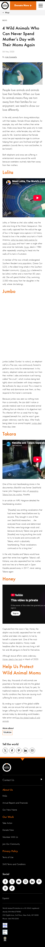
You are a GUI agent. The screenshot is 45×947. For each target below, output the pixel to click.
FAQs (4, 796)
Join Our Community (11, 844)
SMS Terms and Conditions (14, 864)
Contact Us (8, 780)
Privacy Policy (10, 851)
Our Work (8, 817)
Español (5, 898)
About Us (7, 790)
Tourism (7, 733)
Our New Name (9, 810)
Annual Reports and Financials (15, 803)
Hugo (26, 247)
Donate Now (8, 830)
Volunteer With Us (10, 837)
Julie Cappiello (11, 57)
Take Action (7, 823)
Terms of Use (7, 857)
